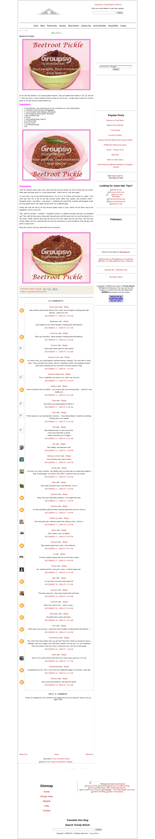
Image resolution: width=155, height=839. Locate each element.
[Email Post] (44, 289)
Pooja (54, 400)
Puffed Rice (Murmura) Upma (115, 145)
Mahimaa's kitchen (53, 456)
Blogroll (46, 801)
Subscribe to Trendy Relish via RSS (107, 5)
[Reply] (66, 307)
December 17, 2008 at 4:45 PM (59, 462)
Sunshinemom (54, 638)
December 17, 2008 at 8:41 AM (59, 395)
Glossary (62, 25)
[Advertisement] (116, 45)
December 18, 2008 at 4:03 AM (59, 596)
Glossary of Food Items (115, 120)
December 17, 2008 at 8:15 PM (59, 525)
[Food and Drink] (91, 786)
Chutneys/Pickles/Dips (36, 291)
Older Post (89, 754)
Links (46, 806)
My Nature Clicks (115, 277)
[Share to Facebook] (54, 289)
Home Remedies (99, 25)
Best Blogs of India (116, 178)
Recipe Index (52, 25)
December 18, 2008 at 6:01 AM (59, 620)
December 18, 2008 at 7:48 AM (59, 649)
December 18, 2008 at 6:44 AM (59, 632)
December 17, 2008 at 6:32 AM (59, 352)
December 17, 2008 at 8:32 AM (59, 381)
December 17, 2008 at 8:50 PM (59, 537)
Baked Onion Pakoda (115, 125)
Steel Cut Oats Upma (115, 160)
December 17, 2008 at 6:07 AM (59, 328)
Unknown (54, 494)
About (42, 25)
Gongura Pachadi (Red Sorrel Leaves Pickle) (115, 140)
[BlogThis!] (49, 289)
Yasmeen (54, 345)
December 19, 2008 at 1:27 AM (59, 673)
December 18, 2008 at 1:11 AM (59, 584)
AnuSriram (54, 333)
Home (36, 25)
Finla (54, 427)
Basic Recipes (73, 25)
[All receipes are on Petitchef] (90, 790)
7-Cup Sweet (115, 130)
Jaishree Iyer (53, 518)
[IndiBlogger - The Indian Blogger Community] (118, 790)
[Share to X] (52, 289)
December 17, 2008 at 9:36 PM (59, 560)
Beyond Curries (54, 357)
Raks (54, 578)
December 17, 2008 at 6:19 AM (59, 340)
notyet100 (53, 602)
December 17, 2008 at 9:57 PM (59, 572)
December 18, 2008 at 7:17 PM (59, 661)
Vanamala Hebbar (54, 374)
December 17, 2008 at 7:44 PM (59, 513)
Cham (54, 412)
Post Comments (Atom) (61, 759)
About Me (115, 155)
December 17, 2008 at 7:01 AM (59, 369)
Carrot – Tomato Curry (115, 150)
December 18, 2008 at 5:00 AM (59, 608)
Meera (54, 530)
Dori (54, 444)
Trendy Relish (94, 833)
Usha (54, 626)
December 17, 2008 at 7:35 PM (59, 501)
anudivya (54, 386)
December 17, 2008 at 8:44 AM (59, 407)
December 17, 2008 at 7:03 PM (59, 489)
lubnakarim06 (54, 667)
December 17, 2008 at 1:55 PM (59, 450)
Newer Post (23, 754)
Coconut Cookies (115, 135)
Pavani (53, 566)
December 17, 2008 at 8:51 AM (59, 422)
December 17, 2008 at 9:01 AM (59, 438)
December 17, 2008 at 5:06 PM (59, 477)
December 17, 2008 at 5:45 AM (59, 316)
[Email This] (47, 289)
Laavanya (53, 590)
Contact (123, 25)
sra (54, 554)
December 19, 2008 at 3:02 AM (59, 685)
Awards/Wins (113, 25)
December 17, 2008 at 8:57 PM (59, 548)
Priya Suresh (53, 307)
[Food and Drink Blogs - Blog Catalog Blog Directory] (115, 784)
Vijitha (54, 655)
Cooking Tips (86, 25)
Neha (54, 482)
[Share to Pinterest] (56, 289)
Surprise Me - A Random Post (116, 270)
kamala (53, 468)
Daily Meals (54, 614)
